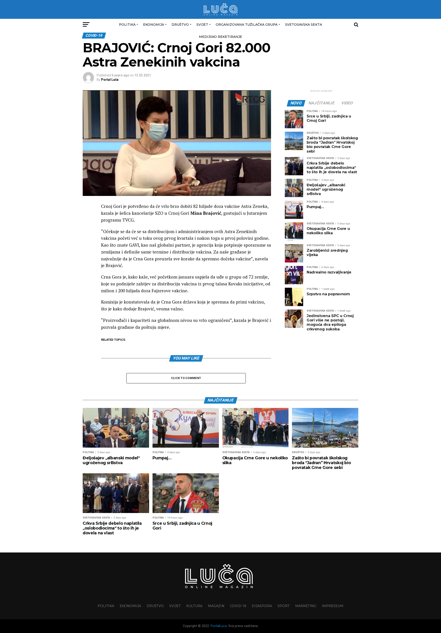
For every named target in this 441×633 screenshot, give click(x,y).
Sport (283, 606)
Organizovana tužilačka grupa (246, 24)
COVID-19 (238, 606)
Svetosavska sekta (303, 24)
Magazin (216, 606)
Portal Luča (110, 79)
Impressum (332, 606)
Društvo (180, 24)
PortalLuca (219, 626)
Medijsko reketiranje (220, 37)
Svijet (202, 24)
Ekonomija (153, 24)
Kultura (194, 606)
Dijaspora (262, 606)
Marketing (305, 606)
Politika (127, 24)
